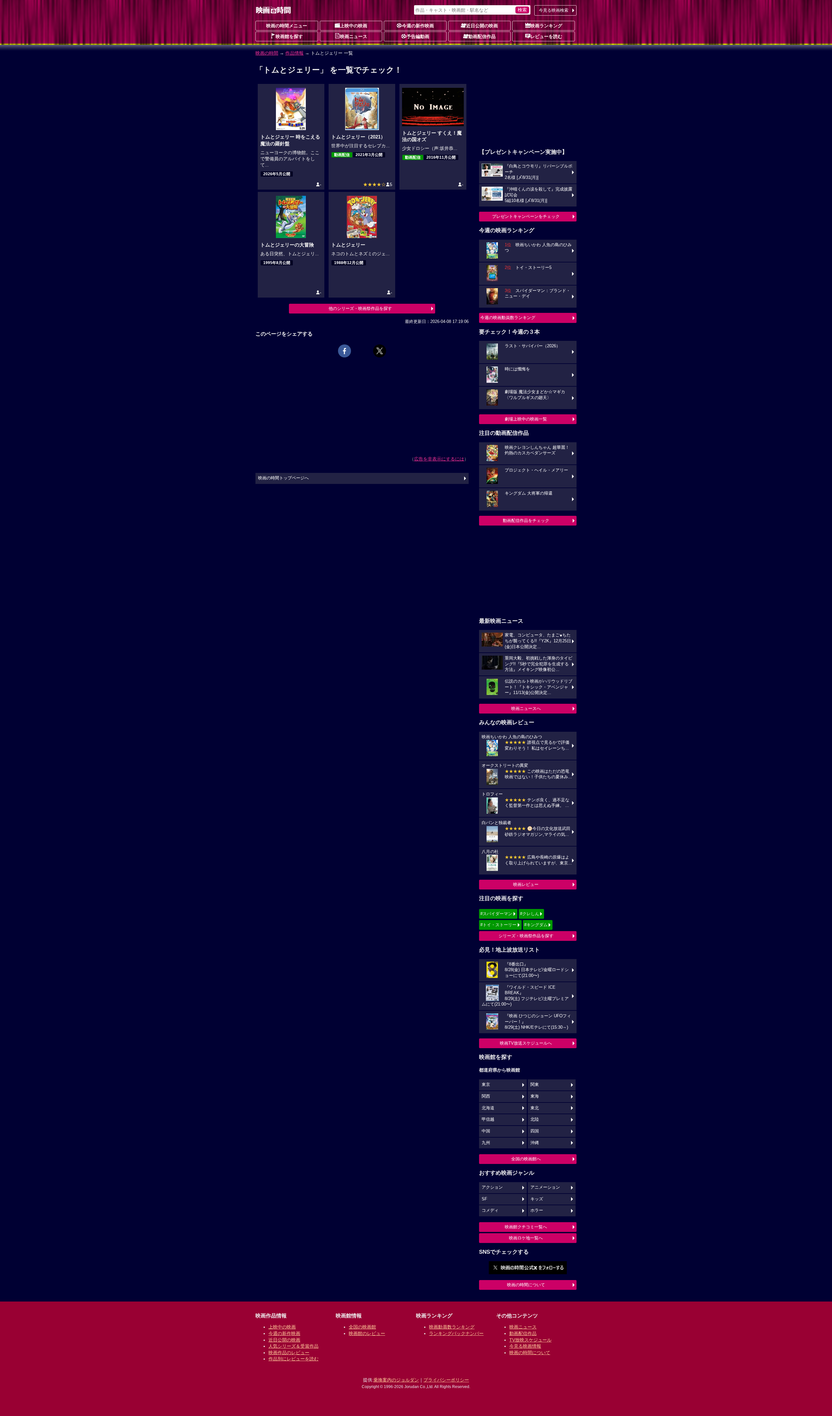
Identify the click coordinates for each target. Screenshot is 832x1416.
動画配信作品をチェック (526, 520)
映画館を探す (289, 36)
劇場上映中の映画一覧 (526, 419)
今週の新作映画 (418, 25)
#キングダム (536, 924)
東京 (486, 1084)
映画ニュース (353, 36)
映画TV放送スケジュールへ (526, 1043)
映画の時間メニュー (286, 25)
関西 (486, 1096)
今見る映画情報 (525, 1346)
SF (484, 1199)
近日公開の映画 (482, 25)
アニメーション (545, 1187)
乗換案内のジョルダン (396, 1380)
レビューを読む (546, 36)
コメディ (490, 1210)
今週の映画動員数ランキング (507, 317)
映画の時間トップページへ (283, 478)
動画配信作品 (482, 36)
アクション (492, 1187)
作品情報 (294, 53)
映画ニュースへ (526, 708)
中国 (486, 1131)
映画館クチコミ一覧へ (526, 1226)
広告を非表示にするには (439, 458)
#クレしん (529, 913)
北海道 (488, 1108)
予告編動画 (418, 36)
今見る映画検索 (553, 10)
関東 (534, 1084)
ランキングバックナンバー (456, 1333)
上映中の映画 (353, 25)
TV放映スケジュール (530, 1340)
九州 (486, 1143)
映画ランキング (546, 25)
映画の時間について (526, 1284)
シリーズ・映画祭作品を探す (526, 935)
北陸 (534, 1119)
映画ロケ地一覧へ (526, 1238)
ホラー (536, 1210)
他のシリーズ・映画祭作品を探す (360, 308)
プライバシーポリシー (446, 1380)
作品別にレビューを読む (293, 1358)
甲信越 (488, 1119)
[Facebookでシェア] (344, 350)
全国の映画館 (362, 1326)
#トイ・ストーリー (498, 924)
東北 (534, 1108)
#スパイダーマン (496, 913)
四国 (534, 1131)
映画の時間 (266, 53)
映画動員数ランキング (451, 1326)
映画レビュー (526, 884)
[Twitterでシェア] (379, 350)
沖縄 (534, 1143)
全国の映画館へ (526, 1158)
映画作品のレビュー (288, 1352)
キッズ (536, 1199)
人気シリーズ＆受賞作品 (293, 1346)
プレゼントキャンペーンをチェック (526, 216)
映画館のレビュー (367, 1333)
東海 (534, 1096)
